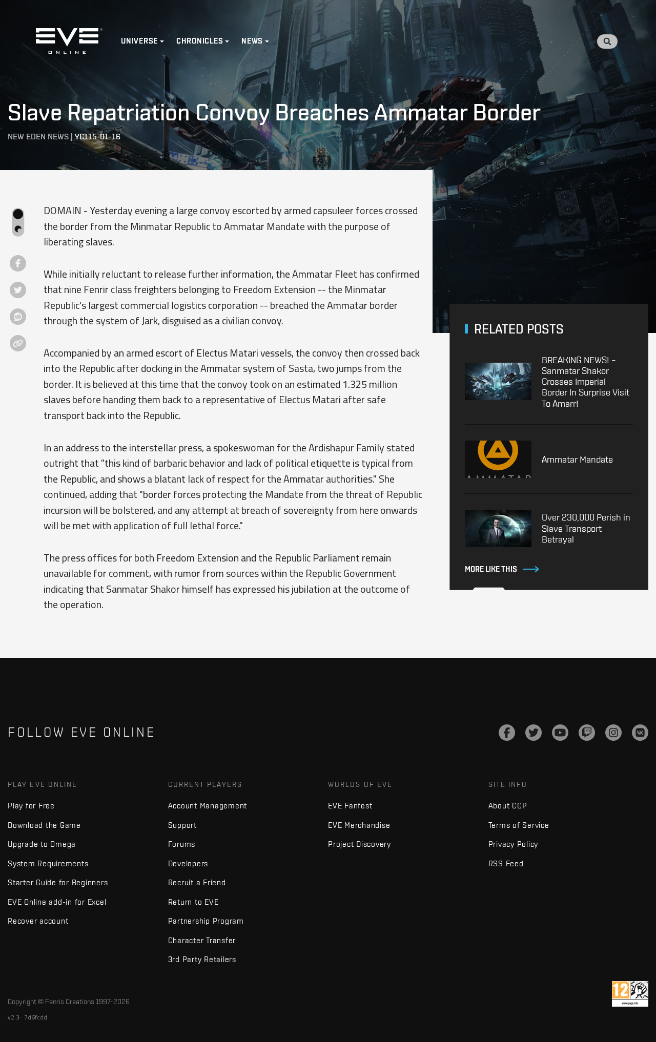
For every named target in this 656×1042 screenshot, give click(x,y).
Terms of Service (518, 825)
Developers (188, 863)
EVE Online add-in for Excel (57, 902)
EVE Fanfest (350, 805)
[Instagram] (613, 732)
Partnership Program (206, 920)
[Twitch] (587, 732)
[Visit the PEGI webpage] (630, 994)
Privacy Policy (513, 844)
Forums (182, 844)
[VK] (640, 732)
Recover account (38, 920)
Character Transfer (202, 940)
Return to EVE (193, 902)
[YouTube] (560, 732)
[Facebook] (507, 732)
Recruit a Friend (197, 882)
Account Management (208, 805)
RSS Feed (506, 863)
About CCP (507, 805)
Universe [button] (139, 41)
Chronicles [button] (199, 41)
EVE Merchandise (359, 825)
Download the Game (44, 825)
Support (182, 825)
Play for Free (31, 805)
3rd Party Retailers (202, 959)
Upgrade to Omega (42, 844)
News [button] (252, 41)
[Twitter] (533, 732)
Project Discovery (359, 844)
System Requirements (48, 863)
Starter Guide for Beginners (58, 882)
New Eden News (38, 136)
